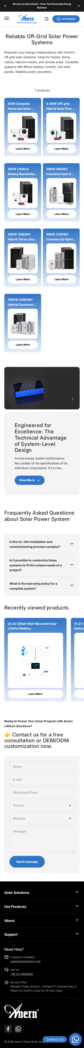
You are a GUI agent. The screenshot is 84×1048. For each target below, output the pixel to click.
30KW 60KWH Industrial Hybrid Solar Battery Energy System (58, 171)
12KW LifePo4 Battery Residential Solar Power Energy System (22, 171)
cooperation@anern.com (25, 961)
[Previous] (5, 5)
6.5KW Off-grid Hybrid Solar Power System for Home (60, 106)
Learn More (23, 148)
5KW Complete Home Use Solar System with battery (22, 106)
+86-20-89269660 (21, 974)
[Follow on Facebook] (8, 1029)
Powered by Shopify (35, 1041)
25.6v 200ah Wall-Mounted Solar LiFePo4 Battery (32, 626)
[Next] (79, 5)
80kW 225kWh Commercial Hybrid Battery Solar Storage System (60, 237)
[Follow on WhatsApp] (18, 1029)
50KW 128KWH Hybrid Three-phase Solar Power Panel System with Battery (22, 237)
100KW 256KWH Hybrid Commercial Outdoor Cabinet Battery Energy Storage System (22, 302)
